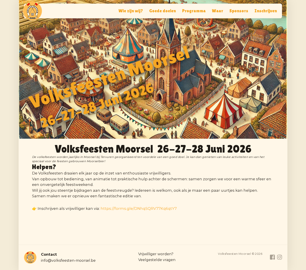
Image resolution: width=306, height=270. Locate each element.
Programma (194, 10)
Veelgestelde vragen (156, 260)
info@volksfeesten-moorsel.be (68, 260)
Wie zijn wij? (131, 10)
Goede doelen (162, 10)
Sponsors (238, 10)
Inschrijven (265, 10)
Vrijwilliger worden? (155, 254)
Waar (217, 10)
